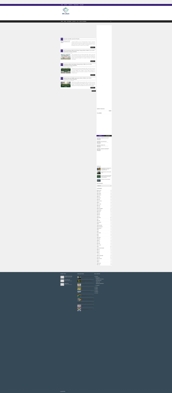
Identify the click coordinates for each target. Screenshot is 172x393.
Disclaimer (81, 4)
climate (99, 199)
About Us (65, 4)
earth (98, 202)
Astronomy (69, 21)
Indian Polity (99, 228)
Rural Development (100, 255)
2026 (96, 276)
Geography (99, 217)
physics (69, 40)
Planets (99, 243)
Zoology (74, 21)
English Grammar (83, 21)
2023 (96, 288)
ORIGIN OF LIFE (66, 283)
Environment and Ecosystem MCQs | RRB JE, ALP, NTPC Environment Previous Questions (106, 176)
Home (62, 4)
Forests (99, 214)
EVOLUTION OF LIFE (103, 141)
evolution (99, 211)
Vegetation (99, 263)
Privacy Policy (76, 4)
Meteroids (99, 237)
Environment (72, 80)
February (97, 277)
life (98, 234)
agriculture (99, 190)
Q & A (78, 21)
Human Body (99, 222)
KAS (98, 231)
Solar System (100, 258)
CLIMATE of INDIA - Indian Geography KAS (87, 287)
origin (98, 240)
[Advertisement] (27, 2)
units (98, 261)
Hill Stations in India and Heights (105, 179)
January (97, 285)
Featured (108, 135)
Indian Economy (100, 225)
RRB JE (98, 252)
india (98, 223)
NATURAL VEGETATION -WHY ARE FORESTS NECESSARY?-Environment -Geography (87, 281)
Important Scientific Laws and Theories (71, 38)
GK (67, 40)
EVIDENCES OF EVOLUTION (105, 137)
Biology (99, 196)
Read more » (93, 47)
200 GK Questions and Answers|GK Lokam (87, 276)
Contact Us (70, 4)
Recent (100, 135)
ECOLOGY (99, 205)
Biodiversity (68, 80)
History (99, 220)
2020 (96, 291)
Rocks (99, 249)
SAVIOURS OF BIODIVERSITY (105, 148)
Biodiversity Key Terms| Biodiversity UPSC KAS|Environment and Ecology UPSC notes (106, 169)
